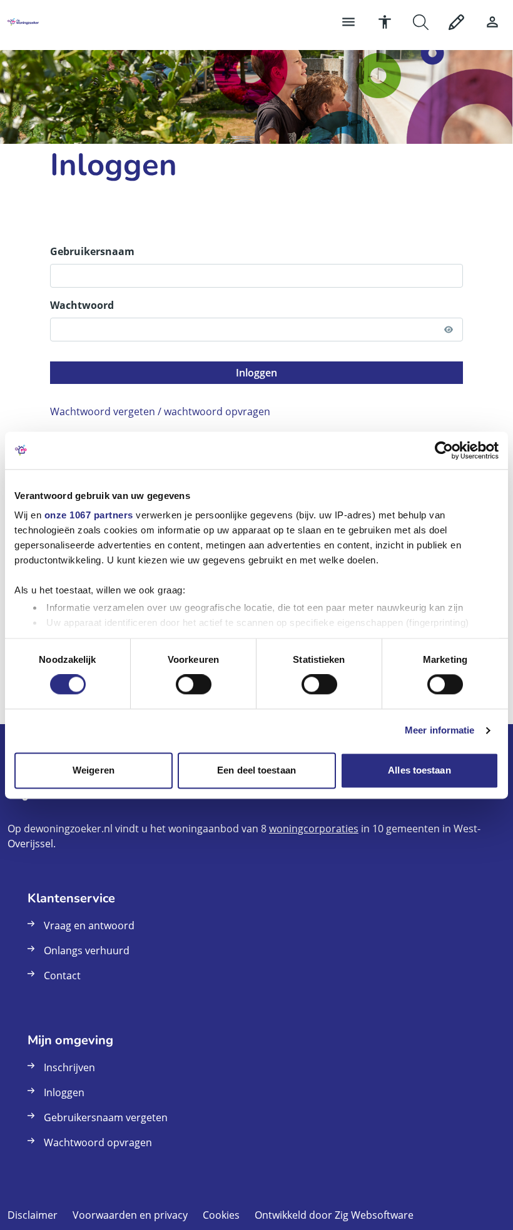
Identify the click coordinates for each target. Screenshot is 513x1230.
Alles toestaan (419, 770)
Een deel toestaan (256, 770)
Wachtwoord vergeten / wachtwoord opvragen (160, 411)
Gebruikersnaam (92, 251)
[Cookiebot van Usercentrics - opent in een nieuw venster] (444, 450)
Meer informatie (440, 730)
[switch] (193, 685)
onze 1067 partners (88, 515)
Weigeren (93, 770)
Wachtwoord (82, 305)
